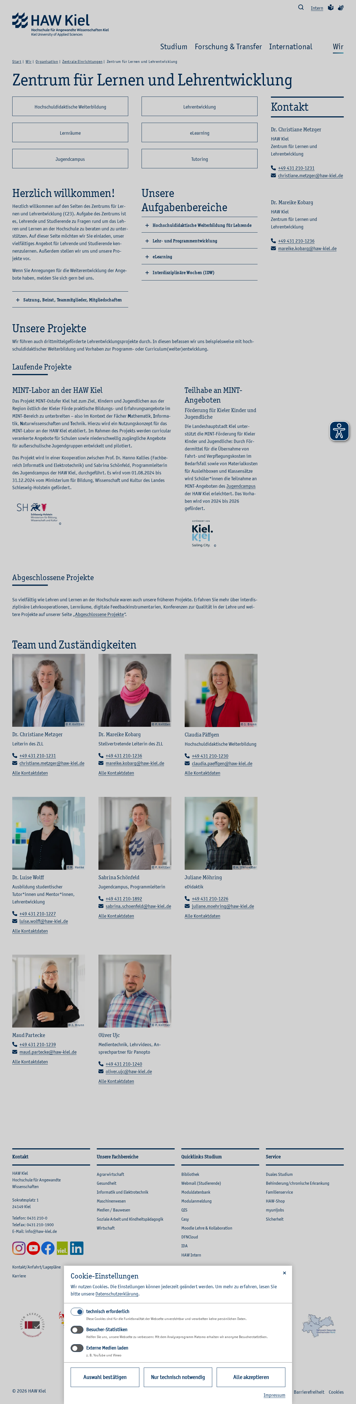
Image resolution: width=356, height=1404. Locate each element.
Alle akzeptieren (251, 1377)
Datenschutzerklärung (116, 1294)
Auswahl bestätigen (105, 1377)
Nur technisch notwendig (178, 1377)
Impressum (274, 1395)
